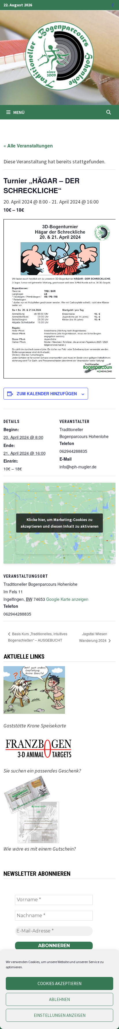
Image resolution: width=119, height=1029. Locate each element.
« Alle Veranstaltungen (28, 145)
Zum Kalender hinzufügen (47, 393)
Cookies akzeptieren (59, 983)
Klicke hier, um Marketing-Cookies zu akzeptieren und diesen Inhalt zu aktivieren (59, 523)
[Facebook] (113, 4)
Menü (19, 112)
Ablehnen (59, 999)
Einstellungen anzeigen (59, 1015)
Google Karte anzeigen (67, 599)
